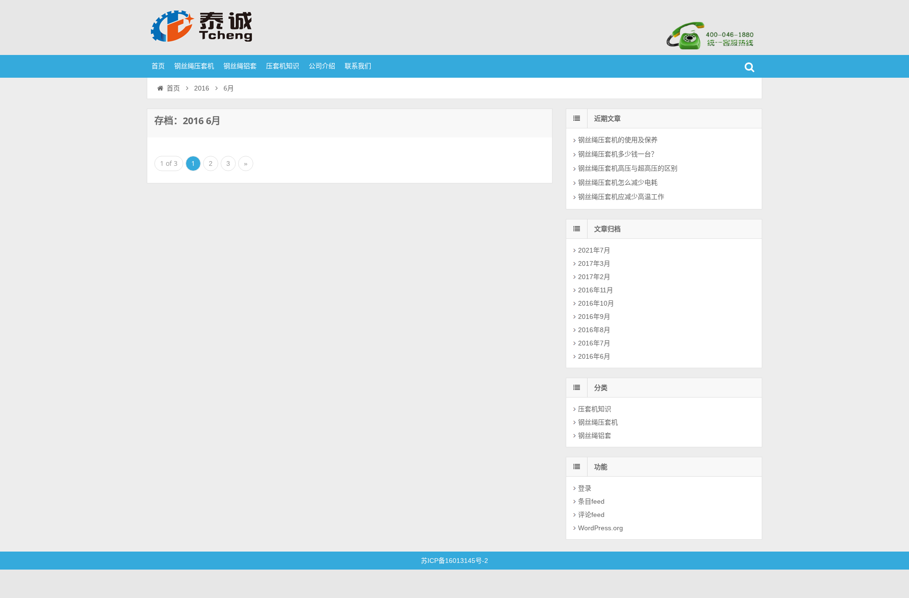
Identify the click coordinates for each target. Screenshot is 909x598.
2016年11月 (595, 290)
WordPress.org (600, 528)
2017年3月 (594, 263)
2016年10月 (596, 303)
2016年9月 (594, 316)
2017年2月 (594, 277)
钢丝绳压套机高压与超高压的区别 (627, 168)
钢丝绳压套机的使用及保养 (618, 140)
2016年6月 (594, 356)
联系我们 (358, 66)
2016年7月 (594, 343)
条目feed (591, 501)
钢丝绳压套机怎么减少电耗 (618, 182)
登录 (584, 488)
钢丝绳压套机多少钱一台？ (618, 154)
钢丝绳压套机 (194, 66)
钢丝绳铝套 (240, 66)
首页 (158, 66)
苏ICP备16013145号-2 (454, 560)
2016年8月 (594, 330)
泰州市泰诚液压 (208, 26)
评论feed (591, 514)
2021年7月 (594, 250)
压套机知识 (282, 66)
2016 (201, 88)
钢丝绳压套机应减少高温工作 (621, 196)
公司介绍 (322, 66)
